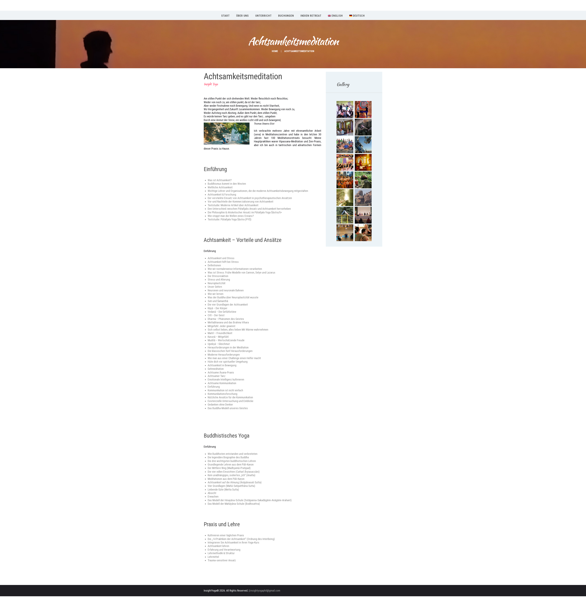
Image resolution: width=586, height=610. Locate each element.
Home (275, 51)
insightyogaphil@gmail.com (265, 590)
